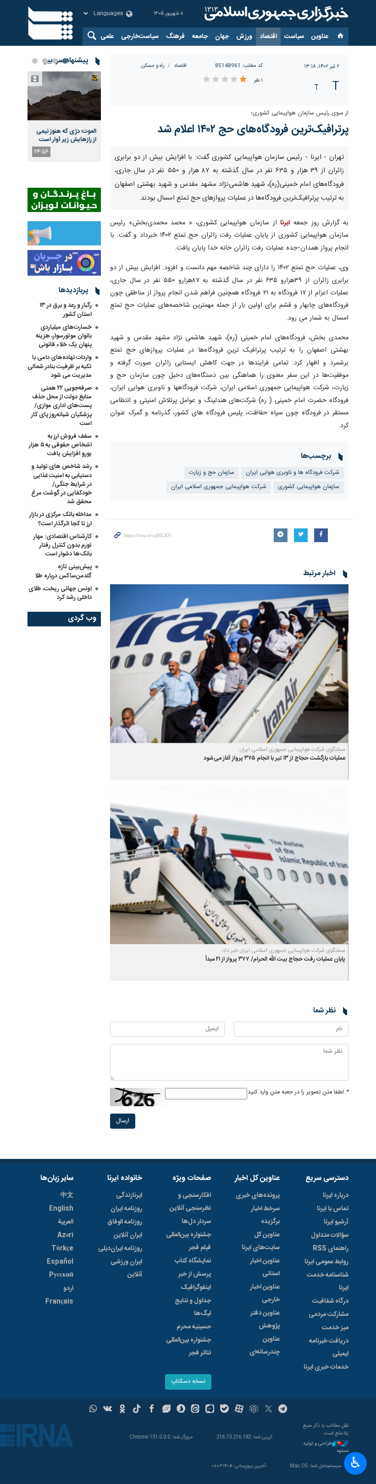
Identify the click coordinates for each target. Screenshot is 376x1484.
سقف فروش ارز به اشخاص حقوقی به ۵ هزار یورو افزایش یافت (60, 445)
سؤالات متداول (329, 1235)
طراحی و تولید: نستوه (325, 1447)
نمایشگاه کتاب (193, 1261)
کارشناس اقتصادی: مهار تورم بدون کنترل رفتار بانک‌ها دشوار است (62, 545)
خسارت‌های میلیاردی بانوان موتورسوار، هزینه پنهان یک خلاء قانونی (64, 336)
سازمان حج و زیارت (211, 473)
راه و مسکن (153, 65)
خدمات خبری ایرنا (326, 1367)
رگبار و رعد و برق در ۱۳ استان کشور (66, 309)
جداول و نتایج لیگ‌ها (193, 1307)
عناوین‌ (319, 36)
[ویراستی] (166, 1409)
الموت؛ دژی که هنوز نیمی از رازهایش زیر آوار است (66, 135)
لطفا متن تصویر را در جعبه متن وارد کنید (298, 1092)
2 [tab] (55, 61)
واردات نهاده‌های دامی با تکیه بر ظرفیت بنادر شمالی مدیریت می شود (60, 366)
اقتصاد (268, 36)
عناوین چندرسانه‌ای (264, 1346)
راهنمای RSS (330, 1248)
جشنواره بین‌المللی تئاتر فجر (188, 1347)
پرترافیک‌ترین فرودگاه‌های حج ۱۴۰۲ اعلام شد (252, 129)
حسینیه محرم (194, 1326)
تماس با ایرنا (332, 1208)
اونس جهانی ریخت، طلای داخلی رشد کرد (60, 593)
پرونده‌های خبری (258, 1195)
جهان (222, 36)
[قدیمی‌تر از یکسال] (229, 663)
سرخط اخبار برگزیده (265, 1215)
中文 (67, 1195)
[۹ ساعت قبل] (64, 95)
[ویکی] (107, 1409)
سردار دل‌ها (196, 1221)
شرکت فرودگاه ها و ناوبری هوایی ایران (292, 473)
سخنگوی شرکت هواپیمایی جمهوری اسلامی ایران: (291, 749)
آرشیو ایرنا (336, 1222)
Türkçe (62, 1248)
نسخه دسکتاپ (188, 1381)
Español (60, 1261)
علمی (107, 36)
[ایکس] (268, 1409)
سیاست (294, 36)
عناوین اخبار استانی (265, 1267)
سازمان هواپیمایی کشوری (308, 487)
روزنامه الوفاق (124, 1222)
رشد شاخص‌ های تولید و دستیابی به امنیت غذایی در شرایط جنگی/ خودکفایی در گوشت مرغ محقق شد (61, 484)
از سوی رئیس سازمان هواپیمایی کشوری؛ (299, 113)
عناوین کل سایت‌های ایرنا (261, 1241)
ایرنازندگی (129, 1195)
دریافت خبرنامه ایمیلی (328, 1347)
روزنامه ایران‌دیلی (120, 1248)
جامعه (200, 36)
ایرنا (275, 14)
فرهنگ (175, 36)
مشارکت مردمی (328, 1314)
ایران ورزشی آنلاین (126, 1268)
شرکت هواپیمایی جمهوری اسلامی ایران (218, 487)
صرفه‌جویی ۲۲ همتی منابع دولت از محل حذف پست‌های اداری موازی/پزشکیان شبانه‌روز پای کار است (61, 406)
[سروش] (181, 1409)
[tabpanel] (64, 116)
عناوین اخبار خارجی (265, 1293)
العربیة (65, 1222)
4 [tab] (35, 61)
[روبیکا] (254, 1409)
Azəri (65, 1235)
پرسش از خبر (194, 1274)
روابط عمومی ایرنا (326, 1261)
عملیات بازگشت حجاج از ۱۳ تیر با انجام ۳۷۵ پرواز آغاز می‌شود (274, 758)
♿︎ (355, 1462)
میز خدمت (335, 1327)
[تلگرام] (283, 1409)
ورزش (244, 36)
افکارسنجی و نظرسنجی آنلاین (190, 1202)
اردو (68, 1288)
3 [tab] (45, 61)
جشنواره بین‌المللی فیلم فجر (188, 1241)
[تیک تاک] (137, 1409)
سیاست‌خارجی (140, 36)
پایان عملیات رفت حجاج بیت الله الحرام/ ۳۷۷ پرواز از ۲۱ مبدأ (275, 959)
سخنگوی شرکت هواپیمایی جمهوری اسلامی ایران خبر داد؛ (283, 950)
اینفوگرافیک (196, 1287)
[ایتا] (195, 1409)
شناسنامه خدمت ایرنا (327, 1282)
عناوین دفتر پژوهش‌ (265, 1320)
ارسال (122, 1121)
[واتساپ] (93, 1409)
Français (59, 1301)
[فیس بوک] (151, 1409)
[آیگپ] (210, 1409)
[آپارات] (239, 1409)
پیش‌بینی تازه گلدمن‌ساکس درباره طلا (63, 571)
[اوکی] (122, 1409)
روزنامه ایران (126, 1208)
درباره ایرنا (335, 1195)
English (61, 1208)
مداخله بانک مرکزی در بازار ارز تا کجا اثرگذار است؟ (60, 519)
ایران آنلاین (128, 1235)
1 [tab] (65, 61)
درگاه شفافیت (330, 1301)
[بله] (224, 1409)
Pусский (61, 1275)
